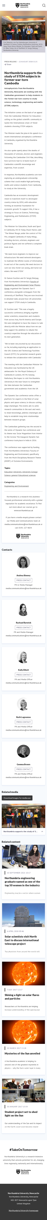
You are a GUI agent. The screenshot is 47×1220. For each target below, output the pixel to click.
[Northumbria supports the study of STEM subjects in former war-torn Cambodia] (23, 816)
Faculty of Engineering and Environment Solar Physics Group (22, 285)
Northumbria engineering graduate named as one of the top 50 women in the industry (22, 881)
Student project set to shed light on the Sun (21, 1113)
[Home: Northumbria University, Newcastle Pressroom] (23, 5)
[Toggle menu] (3, 5)
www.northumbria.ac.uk (23, 510)
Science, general (11, 475)
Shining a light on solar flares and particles (22, 996)
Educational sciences (27, 475)
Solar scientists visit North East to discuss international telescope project (22, 940)
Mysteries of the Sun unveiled (22, 1053)
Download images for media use (17, 798)
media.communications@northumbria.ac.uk (22, 524)
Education (8, 472)
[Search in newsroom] (44, 5)
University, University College (25, 472)
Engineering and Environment (16, 486)
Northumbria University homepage (23, 1210)
